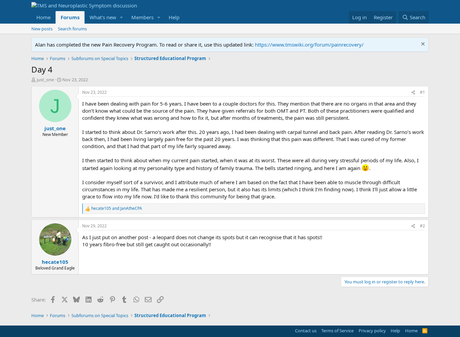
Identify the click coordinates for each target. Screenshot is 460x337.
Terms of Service (337, 331)
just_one (45, 80)
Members (142, 17)
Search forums (72, 29)
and (116, 208)
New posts (42, 29)
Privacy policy (372, 331)
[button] (121, 17)
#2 (422, 226)
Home (43, 17)
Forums (70, 17)
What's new (103, 17)
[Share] (413, 92)
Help (174, 17)
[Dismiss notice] (422, 44)
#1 (422, 92)
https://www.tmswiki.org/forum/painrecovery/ (309, 44)
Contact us (306, 331)
